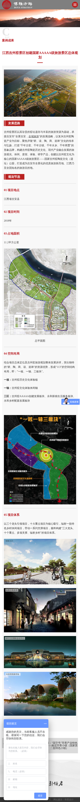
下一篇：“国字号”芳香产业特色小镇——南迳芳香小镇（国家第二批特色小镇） (59, 746)
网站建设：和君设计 (63, 799)
